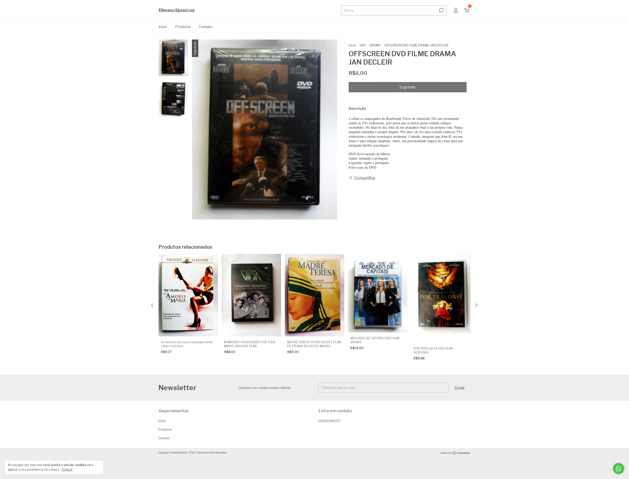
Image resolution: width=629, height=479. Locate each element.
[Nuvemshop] (455, 453)
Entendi (67, 469)
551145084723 (329, 421)
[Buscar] (440, 10)
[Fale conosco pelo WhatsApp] (618, 468)
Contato (206, 27)
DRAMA (375, 45)
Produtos (183, 27)
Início (162, 27)
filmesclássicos (176, 10)
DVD (363, 45)
